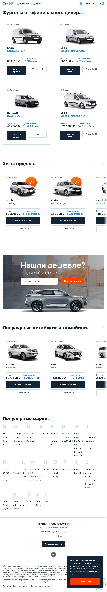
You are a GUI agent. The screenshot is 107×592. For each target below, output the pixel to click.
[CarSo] (8, 3)
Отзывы (60, 536)
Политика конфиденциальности (15, 586)
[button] (91, 163)
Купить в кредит (17, 70)
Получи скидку (72, 281)
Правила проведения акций (41, 586)
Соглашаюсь (85, 581)
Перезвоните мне (53, 544)
